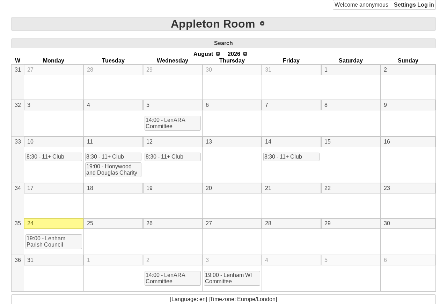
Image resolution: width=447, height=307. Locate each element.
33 (18, 142)
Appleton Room (213, 23)
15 (327, 142)
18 (90, 188)
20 (209, 188)
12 (149, 142)
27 (30, 70)
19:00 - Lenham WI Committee (228, 278)
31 (18, 70)
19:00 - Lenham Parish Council (46, 241)
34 (18, 188)
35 (18, 223)
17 (30, 188)
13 (209, 142)
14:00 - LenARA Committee (165, 123)
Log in (425, 5)
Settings (405, 5)
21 (268, 188)
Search (223, 43)
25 (90, 223)
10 (30, 142)
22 (327, 188)
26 (149, 223)
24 (30, 223)
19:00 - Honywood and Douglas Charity (111, 169)
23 (387, 188)
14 (268, 142)
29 (149, 70)
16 (387, 142)
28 (90, 70)
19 (149, 188)
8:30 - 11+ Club (45, 157)
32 (18, 105)
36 (18, 260)
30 (209, 70)
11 (90, 142)
